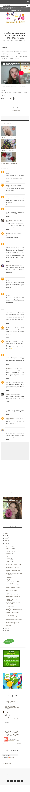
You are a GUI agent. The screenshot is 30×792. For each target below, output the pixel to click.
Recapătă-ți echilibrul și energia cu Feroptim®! (12, 708)
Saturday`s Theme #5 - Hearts (12, 612)
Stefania (8, 196)
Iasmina (8, 233)
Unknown (8, 341)
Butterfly (8, 407)
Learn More (13, 10)
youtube (3, 95)
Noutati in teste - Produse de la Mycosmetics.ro (12, 582)
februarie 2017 (9, 563)
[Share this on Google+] (14, 98)
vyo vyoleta (9, 327)
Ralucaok (8, 368)
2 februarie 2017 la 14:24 (17, 368)
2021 (6, 538)
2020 (6, 540)
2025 (6, 533)
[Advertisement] (12, 477)
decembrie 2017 (9, 546)
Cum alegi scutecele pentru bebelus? (14, 608)
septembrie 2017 (9, 551)
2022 (6, 537)
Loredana (8, 308)
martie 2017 (8, 561)
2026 (6, 532)
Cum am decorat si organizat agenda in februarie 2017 (14, 614)
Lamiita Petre (9, 243)
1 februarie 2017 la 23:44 (16, 196)
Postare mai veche (16, 110)
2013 (6, 632)
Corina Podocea (10, 418)
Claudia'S (10, 738)
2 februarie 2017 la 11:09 (16, 308)
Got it (19, 10)
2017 (6, 545)
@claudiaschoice (7, 763)
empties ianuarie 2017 (17, 92)
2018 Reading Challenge (12, 733)
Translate (12, 757)
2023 (6, 535)
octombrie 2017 (9, 550)
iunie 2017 (8, 556)
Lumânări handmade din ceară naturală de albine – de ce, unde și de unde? (13, 720)
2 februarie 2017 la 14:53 (14, 394)
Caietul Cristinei (8, 717)
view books (19, 743)
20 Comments (15, 41)
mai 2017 (8, 558)
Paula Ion (8, 355)
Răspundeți (8, 181)
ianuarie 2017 (9, 625)
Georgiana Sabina (10, 294)
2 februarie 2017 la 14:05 (16, 355)
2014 (6, 630)
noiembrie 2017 (9, 548)
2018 (6, 543)
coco (7, 394)
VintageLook (8, 712)
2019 (6, 541)
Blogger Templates (20, 777)
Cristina (8, 429)
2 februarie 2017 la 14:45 (17, 382)
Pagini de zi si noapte (10, 706)
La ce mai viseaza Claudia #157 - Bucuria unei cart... (13, 585)
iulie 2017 (8, 555)
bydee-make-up (9, 220)
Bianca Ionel (9, 172)
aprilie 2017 (8, 559)
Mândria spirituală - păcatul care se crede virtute (12, 713)
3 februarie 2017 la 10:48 (16, 429)
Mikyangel (8, 265)
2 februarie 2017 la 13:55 (17, 341)
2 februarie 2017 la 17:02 (17, 407)
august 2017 (8, 553)
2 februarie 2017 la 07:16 (15, 233)
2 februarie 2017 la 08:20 (17, 265)
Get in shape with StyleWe (11, 590)
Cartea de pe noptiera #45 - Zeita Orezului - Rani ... (13, 602)
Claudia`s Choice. (18, 774)
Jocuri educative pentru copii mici (12, 702)
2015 (6, 628)
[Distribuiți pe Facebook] (6, 98)
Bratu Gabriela (9, 279)
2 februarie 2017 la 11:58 (18, 327)
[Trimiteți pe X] (10, 98)
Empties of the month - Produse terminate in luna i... (13, 623)
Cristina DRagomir (10, 208)
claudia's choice (7, 92)
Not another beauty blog (10, 701)
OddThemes (8, 777)
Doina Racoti (9, 185)
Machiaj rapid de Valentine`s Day (13, 595)
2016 (6, 627)
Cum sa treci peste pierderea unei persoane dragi (13, 605)
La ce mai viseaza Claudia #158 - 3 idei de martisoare (13, 568)
